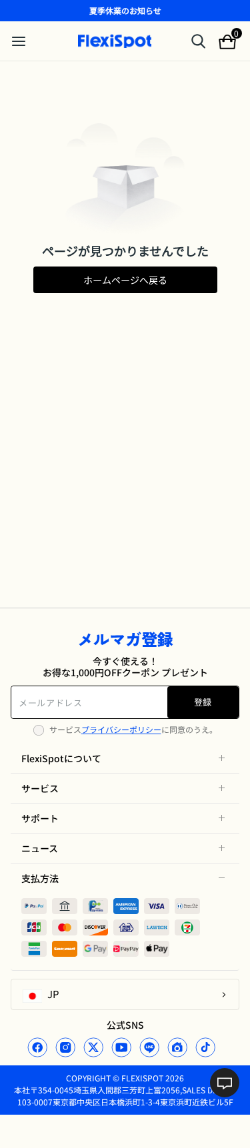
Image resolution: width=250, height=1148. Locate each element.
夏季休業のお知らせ (125, 10)
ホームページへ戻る (125, 280)
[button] (125, 758)
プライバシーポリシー (121, 729)
